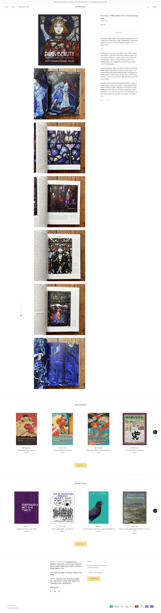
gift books (78, 564)
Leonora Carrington (59, 572)
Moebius (75, 572)
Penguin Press (76, 581)
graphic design (60, 566)
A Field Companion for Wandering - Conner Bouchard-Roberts (98, 529)
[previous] (6, 432)
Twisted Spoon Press (56, 583)
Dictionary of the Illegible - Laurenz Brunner (62, 529)
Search (148, 7)
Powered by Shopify (13, 608)
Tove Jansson (69, 572)
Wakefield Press (66, 583)
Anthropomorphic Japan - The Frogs (26, 450)
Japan (66, 566)
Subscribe (94, 579)
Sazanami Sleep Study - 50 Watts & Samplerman (98, 450)
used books (78, 566)
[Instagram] (59, 591)
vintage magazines (55, 568)
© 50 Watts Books (11, 605)
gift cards (52, 566)
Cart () (154, 7)
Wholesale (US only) (24, 7)
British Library (70, 579)
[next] (155, 432)
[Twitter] (107, 100)
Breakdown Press (61, 579)
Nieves (65, 581)
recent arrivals (60, 564)
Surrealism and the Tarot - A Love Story (26, 529)
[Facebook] (104, 100)
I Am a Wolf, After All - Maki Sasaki (135, 450)
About (13, 7)
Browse (6, 7)
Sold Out (119, 33)
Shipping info (54, 587)
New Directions (58, 581)
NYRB (69, 581)
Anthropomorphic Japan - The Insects (62, 450)
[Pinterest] (109, 100)
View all (80, 465)
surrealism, (72, 566)
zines (62, 568)
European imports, (70, 564)
